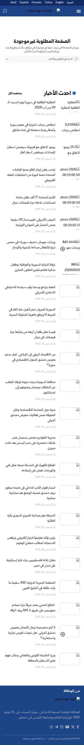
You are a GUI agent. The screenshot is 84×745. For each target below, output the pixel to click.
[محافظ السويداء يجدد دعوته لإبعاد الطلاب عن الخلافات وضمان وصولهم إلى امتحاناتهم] (70, 386)
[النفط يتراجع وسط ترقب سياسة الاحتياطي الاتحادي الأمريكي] (70, 291)
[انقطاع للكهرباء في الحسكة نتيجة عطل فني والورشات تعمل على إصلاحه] (70, 469)
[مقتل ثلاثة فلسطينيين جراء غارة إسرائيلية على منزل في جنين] (70, 564)
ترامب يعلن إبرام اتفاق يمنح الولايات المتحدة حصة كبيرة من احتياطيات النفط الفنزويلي (31, 175)
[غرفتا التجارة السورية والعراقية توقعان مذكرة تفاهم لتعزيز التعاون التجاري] (70, 268)
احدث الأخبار (57, 94)
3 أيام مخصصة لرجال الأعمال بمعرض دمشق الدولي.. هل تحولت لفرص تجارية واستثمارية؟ (31, 633)
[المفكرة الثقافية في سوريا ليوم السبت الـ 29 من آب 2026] (70, 106)
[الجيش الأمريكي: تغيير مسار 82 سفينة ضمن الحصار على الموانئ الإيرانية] (70, 223)
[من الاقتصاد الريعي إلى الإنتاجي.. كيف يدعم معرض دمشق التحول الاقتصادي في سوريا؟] (70, 358)
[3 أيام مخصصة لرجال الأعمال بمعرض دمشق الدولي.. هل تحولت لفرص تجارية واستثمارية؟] (70, 631)
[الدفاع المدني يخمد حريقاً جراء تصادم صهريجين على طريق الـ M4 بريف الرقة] (70, 609)
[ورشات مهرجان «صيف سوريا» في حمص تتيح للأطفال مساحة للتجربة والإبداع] (70, 246)
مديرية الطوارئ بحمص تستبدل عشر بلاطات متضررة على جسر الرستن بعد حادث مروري (30, 443)
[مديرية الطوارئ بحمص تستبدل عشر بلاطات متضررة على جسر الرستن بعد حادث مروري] (70, 441)
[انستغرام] (61, 727)
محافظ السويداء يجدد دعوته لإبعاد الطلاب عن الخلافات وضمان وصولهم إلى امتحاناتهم (30, 387)
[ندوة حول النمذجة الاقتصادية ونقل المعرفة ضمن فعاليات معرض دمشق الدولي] (70, 413)
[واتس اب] (51, 727)
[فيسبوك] (78, 727)
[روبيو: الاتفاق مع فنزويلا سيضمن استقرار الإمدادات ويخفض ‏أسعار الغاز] (70, 151)
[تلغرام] (56, 727)
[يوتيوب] (67, 727)
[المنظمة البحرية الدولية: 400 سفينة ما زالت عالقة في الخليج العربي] (70, 586)
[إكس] (73, 727)
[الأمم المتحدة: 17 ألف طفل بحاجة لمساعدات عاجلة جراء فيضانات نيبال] (70, 201)
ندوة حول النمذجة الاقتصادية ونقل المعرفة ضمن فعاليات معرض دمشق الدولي (33, 415)
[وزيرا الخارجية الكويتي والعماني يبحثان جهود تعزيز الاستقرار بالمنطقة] (70, 659)
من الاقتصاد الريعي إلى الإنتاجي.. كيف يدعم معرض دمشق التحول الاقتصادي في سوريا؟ (30, 360)
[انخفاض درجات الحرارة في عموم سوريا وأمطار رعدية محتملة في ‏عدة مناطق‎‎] (70, 128)
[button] (78, 11)
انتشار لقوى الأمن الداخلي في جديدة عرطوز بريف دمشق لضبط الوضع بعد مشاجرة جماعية (30, 493)
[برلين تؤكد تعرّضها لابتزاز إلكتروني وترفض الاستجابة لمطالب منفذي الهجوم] (70, 541)
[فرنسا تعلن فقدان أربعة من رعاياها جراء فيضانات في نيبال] (70, 336)
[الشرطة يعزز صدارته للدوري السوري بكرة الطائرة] (70, 519)
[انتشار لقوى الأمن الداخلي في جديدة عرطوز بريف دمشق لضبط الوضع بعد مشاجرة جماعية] (70, 491)
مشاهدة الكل (15, 94)
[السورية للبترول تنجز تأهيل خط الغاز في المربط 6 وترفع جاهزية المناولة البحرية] (70, 313)
